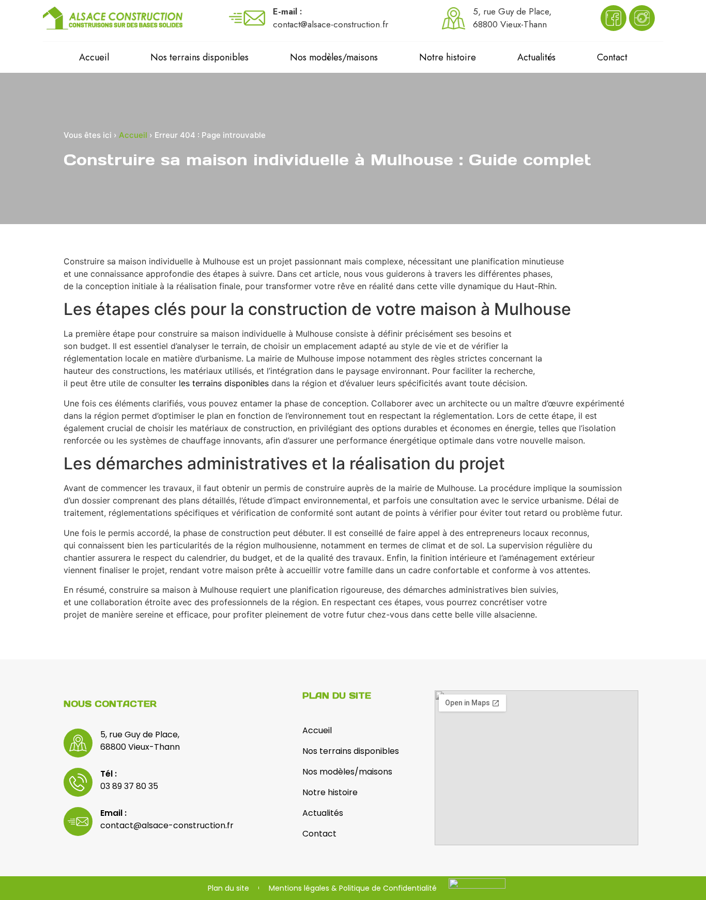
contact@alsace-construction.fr (167, 825)
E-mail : (287, 11)
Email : (113, 813)
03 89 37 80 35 (129, 786)
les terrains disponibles (224, 383)
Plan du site (228, 888)
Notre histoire (447, 57)
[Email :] (78, 821)
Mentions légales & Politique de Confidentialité (353, 888)
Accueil (94, 57)
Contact (612, 57)
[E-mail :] (247, 18)
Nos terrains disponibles (199, 57)
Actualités (536, 57)
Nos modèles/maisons (334, 57)
